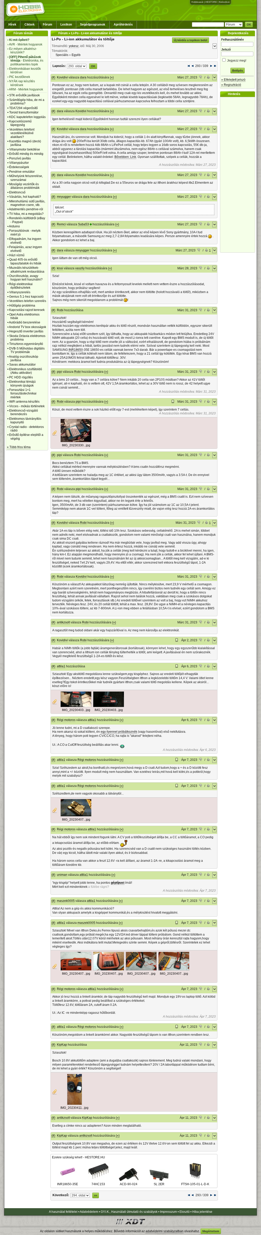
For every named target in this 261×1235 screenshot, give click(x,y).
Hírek (12, 24)
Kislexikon (224, 2)
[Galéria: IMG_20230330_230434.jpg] (76, 441)
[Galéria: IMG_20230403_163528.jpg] (76, 706)
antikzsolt (63, 622)
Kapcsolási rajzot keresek (27, 310)
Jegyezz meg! (236, 60)
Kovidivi (62, 77)
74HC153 (98, 1184)
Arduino (14, 226)
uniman (62, 875)
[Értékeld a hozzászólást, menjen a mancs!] (201, 77)
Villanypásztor (19, 163)
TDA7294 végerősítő (23, 108)
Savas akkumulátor (22, 364)
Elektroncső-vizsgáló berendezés (23, 412)
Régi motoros (66, 720)
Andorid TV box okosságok (27, 327)
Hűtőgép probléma (22, 305)
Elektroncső (17, 192)
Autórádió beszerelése (24, 322)
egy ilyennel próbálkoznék (119, 731)
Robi (60, 310)
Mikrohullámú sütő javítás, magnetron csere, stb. (27, 203)
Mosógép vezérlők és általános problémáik (24, 186)
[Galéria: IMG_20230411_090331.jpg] (74, 1104)
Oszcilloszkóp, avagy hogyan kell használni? (26, 277)
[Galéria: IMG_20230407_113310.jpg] (108, 969)
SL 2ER (159, 1184)
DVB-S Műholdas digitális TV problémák (27, 350)
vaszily (80, 268)
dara (83, 77)
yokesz (74, 46)
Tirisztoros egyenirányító (26, 344)
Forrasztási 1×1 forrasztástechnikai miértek (22, 393)
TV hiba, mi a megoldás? (26, 214)
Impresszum (168, 1212)
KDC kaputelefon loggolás (27, 117)
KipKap (62, 1044)
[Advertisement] (239, 174)
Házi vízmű (16, 255)
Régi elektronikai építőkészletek (21, 285)
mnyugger (64, 197)
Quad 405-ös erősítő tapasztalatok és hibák (25, 261)
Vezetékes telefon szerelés (27, 301)
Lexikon (66, 24)
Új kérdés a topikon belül (190, 40)
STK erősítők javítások (24, 95)
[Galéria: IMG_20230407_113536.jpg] (173, 969)
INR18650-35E (67, 1184)
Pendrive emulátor (22, 171)
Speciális (62, 55)
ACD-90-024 (128, 1184)
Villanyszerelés (19, 292)
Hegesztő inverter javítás (26, 331)
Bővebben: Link (125, 157)
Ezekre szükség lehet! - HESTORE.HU (78, 1157)
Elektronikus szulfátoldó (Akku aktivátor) (25, 371)
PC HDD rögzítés (21, 377)
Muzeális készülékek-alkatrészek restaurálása (26, 269)
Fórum (47, 24)
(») (112, 77)
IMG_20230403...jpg (76, 710)
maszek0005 (66, 901)
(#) (53, 77)
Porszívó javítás (20, 158)
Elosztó (184, 1212)
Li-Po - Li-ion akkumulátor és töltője (83, 39)
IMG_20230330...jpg (76, 445)
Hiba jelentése (202, 1212)
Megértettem (210, 1231)
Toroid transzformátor (23, 112)
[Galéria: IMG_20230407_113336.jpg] (141, 969)
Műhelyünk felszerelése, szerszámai (26, 177)
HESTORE (211, 2)
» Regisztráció (231, 85)
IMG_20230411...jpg (74, 1108)
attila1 (61, 666)
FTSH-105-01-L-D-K (195, 1184)
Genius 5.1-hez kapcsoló (26, 296)
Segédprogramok (92, 24)
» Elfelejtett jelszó (233, 79)
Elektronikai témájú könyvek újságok (22, 383)
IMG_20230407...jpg (76, 819)
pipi (59, 372)
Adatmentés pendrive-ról (26, 209)
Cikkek (29, 24)
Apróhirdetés (123, 24)
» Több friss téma (19, 447)
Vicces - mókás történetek (27, 406)
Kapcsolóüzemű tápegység (20, 123)
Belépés (237, 70)
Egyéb (76, 55)
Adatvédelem (89, 1212)
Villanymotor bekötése (24, 149)
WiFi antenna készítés (24, 401)
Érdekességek (19, 167)
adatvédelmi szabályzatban (165, 1231)
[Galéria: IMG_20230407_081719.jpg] (76, 815)
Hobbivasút (197, 2)
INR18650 (76, 350)
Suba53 (83, 224)
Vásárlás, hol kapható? (25, 197)
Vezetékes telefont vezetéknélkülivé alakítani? (21, 133)
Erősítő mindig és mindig (26, 154)
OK (249, 24)
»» (95, 1195)
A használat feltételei (63, 1212)
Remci (61, 224)
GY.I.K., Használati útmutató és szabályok (129, 1212)
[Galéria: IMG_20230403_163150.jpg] (108, 706)
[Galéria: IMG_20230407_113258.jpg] (76, 969)
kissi (60, 268)
